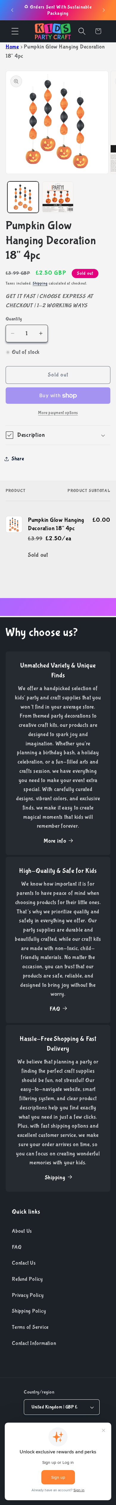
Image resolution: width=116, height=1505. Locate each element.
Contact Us (24, 1263)
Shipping (40, 283)
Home (12, 47)
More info (55, 841)
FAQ (55, 1009)
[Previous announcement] (12, 10)
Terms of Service (30, 1327)
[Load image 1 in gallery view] (23, 197)
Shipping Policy (29, 1311)
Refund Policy (27, 1279)
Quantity (14, 319)
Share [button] (18, 459)
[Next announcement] (103, 10)
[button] (15, 31)
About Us (22, 1231)
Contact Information (34, 1343)
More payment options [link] (58, 412)
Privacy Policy (28, 1295)
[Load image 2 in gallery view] (57, 197)
